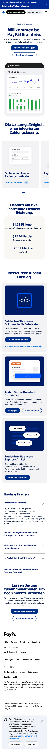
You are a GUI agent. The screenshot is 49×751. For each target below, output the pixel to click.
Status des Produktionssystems (21, 346)
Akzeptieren (15, 744)
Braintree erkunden (24, 55)
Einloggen (12, 410)
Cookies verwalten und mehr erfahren (23, 737)
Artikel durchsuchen (17, 477)
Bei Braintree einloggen (24, 48)
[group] (20, 164)
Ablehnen (31, 744)
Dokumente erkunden (18, 339)
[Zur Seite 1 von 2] (23, 192)
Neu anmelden (32, 410)
